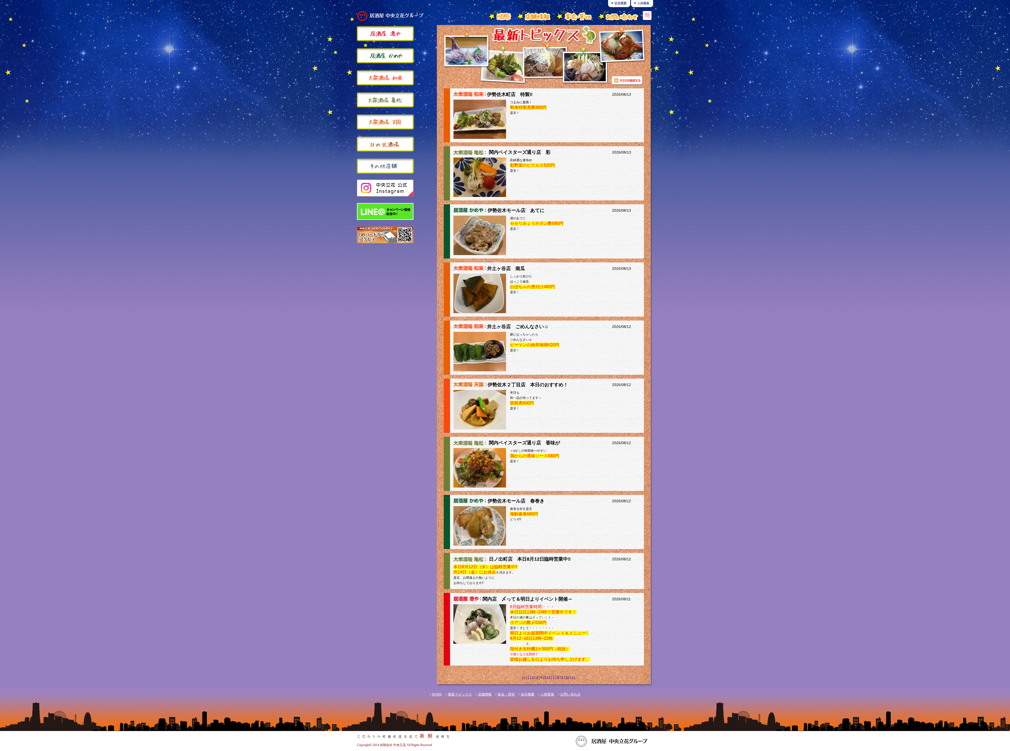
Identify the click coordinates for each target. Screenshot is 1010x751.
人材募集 (547, 694)
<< (523, 677)
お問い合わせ (570, 694)
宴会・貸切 (506, 694)
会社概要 (527, 694)
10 (567, 677)
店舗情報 (485, 694)
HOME (437, 694)
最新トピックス (460, 694)
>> (573, 677)
